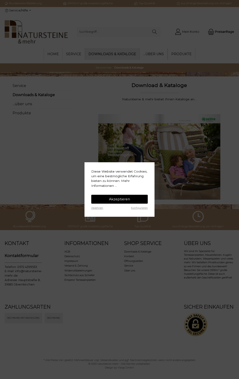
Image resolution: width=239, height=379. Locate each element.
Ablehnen (97, 207)
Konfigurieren (139, 207)
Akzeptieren (119, 199)
